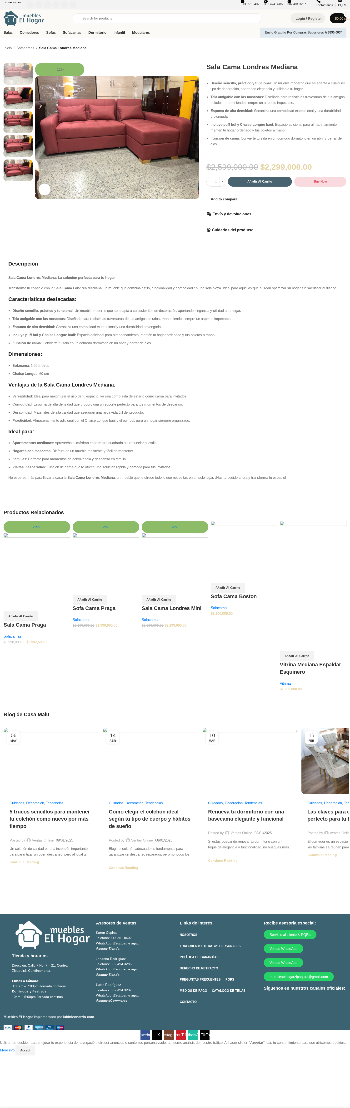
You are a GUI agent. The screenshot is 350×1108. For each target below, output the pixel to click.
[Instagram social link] (287, 1000)
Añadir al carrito (259, 181)
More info (7, 1050)
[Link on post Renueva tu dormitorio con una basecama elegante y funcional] (249, 761)
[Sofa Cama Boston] (244, 546)
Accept (25, 1050)
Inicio (8, 48)
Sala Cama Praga (25, 625)
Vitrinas (285, 683)
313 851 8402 (121, 938)
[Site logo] (24, 18)
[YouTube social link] (296, 1000)
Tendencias (55, 803)
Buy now (320, 181)
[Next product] (343, 48)
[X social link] (277, 1000)
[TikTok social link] (315, 1000)
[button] (21, 616)
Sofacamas (25, 48)
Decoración (35, 803)
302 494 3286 (121, 964)
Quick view (9, 605)
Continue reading (24, 862)
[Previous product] (332, 48)
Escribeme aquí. (126, 943)
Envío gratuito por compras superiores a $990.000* (303, 32)
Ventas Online (43, 840)
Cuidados (17, 803)
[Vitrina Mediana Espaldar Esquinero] (313, 580)
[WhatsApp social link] (305, 1000)
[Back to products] (338, 48)
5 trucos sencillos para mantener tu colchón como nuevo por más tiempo (50, 819)
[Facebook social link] (268, 1000)
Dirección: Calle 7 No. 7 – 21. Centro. (40, 965)
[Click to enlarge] (44, 189)
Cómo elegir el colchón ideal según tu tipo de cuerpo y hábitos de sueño (149, 819)
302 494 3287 (121, 990)
